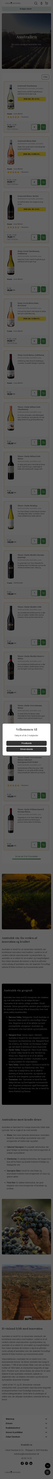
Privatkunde (26, 743)
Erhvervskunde (26, 749)
